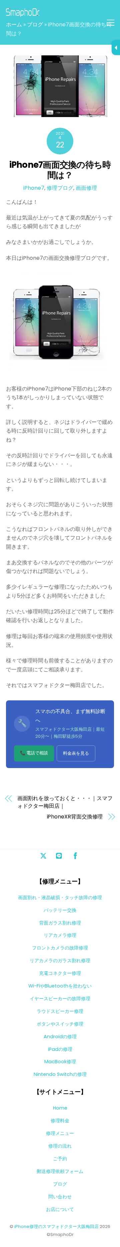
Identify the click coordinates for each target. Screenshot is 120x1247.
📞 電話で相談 (34, 753)
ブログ (35, 24)
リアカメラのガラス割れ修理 (60, 960)
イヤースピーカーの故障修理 (60, 998)
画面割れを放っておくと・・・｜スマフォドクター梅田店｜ (65, 802)
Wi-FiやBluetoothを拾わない (60, 986)
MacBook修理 (60, 1061)
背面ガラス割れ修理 (60, 922)
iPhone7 (33, 188)
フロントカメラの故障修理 (60, 948)
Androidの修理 (60, 1036)
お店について (60, 1209)
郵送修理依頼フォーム (60, 1171)
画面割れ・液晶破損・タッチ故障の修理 (60, 897)
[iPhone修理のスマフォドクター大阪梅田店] (22, 13)
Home (60, 1108)
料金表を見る (76, 753)
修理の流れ (60, 1146)
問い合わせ (60, 1196)
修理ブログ (60, 188)
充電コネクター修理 (60, 973)
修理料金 (60, 1120)
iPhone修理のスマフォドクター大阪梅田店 (56, 1226)
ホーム (14, 24)
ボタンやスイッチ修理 (60, 1024)
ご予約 (60, 1158)
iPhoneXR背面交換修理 (75, 816)
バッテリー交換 (60, 910)
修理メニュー (60, 1133)
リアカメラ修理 (60, 935)
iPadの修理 (60, 1049)
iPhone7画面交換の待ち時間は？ (60, 170)
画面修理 (86, 188)
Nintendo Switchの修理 (60, 1074)
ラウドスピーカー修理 (60, 1011)
